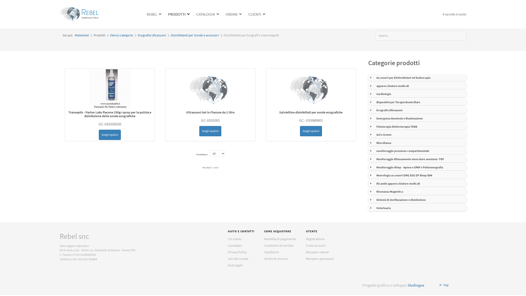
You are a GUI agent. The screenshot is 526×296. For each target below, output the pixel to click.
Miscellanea (383, 143)
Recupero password (319, 259)
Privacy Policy (237, 252)
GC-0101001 (210, 120)
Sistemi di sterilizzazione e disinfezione (401, 200)
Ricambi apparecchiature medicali (398, 183)
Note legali (235, 265)
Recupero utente (317, 252)
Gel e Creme (383, 134)
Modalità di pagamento (280, 239)
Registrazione (315, 239)
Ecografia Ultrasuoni (389, 110)
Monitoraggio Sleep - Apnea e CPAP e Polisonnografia (409, 167)
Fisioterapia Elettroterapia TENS (396, 126)
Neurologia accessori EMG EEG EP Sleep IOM (404, 175)
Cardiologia (383, 94)
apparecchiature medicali (392, 86)
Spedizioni (271, 252)
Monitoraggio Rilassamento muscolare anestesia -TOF (410, 159)
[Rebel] (80, 13)
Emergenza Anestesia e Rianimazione (399, 118)
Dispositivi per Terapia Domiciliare (398, 102)
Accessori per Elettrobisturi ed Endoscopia (403, 78)
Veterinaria (383, 208)
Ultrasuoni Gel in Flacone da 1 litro (210, 112)
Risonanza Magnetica (389, 191)
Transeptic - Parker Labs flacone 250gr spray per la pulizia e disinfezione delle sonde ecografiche (109, 114)
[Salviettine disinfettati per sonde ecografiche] (311, 89)
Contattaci (235, 245)
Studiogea (416, 285)
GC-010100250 (110, 123)
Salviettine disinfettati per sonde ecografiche (311, 112)
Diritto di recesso (276, 259)
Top (446, 285)
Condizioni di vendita (278, 245)
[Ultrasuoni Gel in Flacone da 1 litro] (210, 89)
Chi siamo (234, 239)
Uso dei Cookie (238, 259)
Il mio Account (315, 245)
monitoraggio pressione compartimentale (402, 151)
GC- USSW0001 (311, 120)
